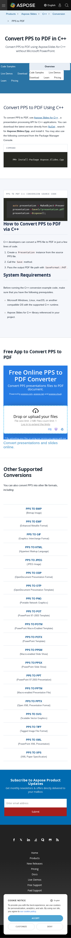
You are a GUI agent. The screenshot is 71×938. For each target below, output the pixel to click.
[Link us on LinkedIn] (28, 840)
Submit (35, 811)
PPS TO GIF (34, 534)
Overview (50, 66)
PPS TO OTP (34, 585)
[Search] (66, 5)
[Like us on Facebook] (14, 840)
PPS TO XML (34, 739)
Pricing (14, 80)
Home (34, 852)
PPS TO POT (34, 611)
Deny (49, 927)
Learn (3, 80)
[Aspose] (23, 5)
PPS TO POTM (33, 624)
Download (22, 73)
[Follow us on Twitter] (21, 840)
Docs (35, 874)
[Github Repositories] (50, 840)
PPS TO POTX (33, 637)
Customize (21, 927)
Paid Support (35, 890)
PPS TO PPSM (33, 649)
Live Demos (7, 73)
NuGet (51, 126)
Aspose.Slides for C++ (46, 117)
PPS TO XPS (33, 752)
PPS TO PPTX (34, 701)
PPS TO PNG (34, 598)
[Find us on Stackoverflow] (36, 840)
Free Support (34, 885)
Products (35, 858)
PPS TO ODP (34, 572)
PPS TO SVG (34, 714)
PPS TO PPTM (33, 688)
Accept (35, 918)
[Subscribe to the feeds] (57, 840)
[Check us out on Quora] (43, 840)
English (51, 5)
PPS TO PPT (33, 675)
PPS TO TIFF (33, 726)
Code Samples (8, 66)
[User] (59, 5)
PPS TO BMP (34, 508)
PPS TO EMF (34, 521)
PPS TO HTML (33, 547)
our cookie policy (28, 911)
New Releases (35, 863)
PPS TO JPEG (33, 560)
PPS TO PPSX (33, 662)
